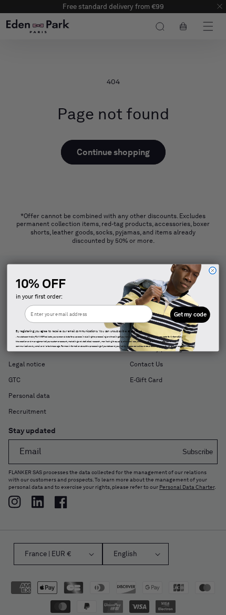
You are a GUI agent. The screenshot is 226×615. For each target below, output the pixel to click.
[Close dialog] (212, 269)
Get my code (190, 314)
